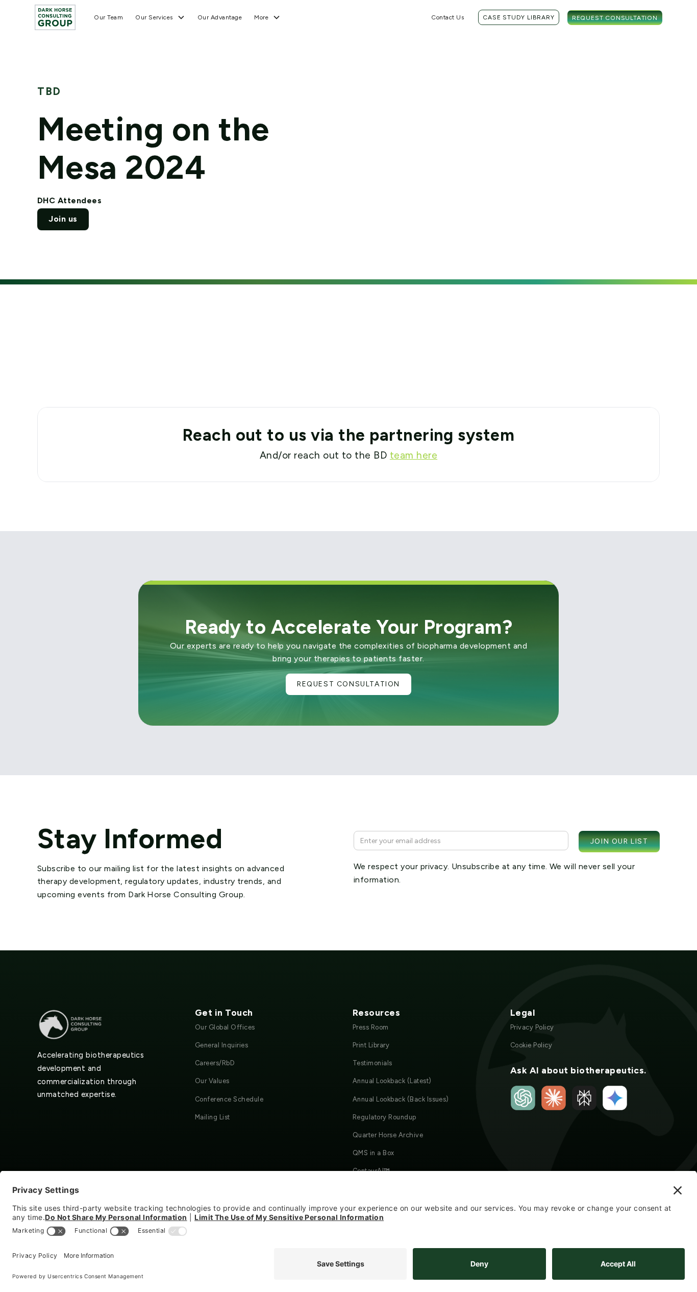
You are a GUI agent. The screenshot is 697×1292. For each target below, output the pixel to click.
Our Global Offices (225, 1027)
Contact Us (447, 17)
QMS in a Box (373, 1153)
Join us (62, 219)
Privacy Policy (532, 1027)
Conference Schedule (229, 1099)
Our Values (212, 1081)
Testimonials (372, 1063)
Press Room (371, 1027)
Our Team (108, 17)
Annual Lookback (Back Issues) (401, 1099)
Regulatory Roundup (384, 1117)
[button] (160, 17)
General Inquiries (221, 1045)
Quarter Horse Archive (388, 1135)
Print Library (371, 1045)
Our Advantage (219, 17)
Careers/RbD (215, 1063)
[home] (55, 17)
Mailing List (212, 1117)
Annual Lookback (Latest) (392, 1081)
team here (413, 455)
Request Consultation (615, 17)
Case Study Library (518, 17)
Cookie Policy (531, 1045)
